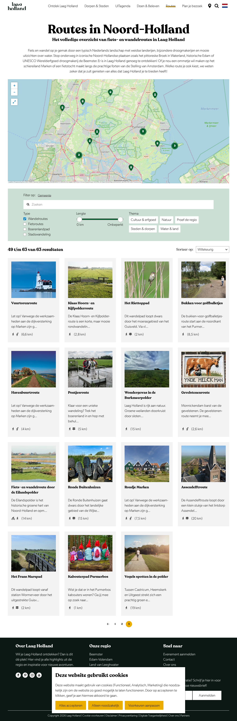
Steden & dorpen (143, 229)
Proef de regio (187, 220)
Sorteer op (184, 249)
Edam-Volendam (101, 659)
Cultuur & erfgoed (143, 220)
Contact (169, 659)
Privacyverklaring (128, 715)
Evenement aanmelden (179, 654)
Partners (184, 715)
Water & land (169, 229)
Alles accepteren (70, 705)
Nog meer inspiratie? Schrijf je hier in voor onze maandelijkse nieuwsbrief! (192, 683)
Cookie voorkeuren (93, 715)
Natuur (166, 220)
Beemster (96, 654)
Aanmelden (207, 695)
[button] (83, 103)
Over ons (169, 665)
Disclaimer (111, 715)
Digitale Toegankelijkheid (153, 715)
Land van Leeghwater (104, 665)
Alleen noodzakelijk (105, 705)
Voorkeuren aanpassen (144, 705)
